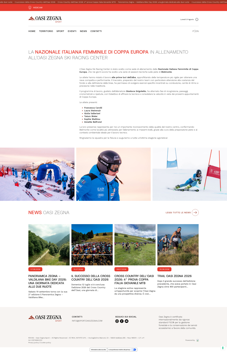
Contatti (96, 31)
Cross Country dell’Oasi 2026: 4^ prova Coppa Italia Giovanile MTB (77, 2)
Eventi (72, 31)
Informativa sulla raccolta (98, 349)
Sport (60, 31)
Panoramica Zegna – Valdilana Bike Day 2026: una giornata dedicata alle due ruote (143, 2)
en (197, 31)
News (83, 31)
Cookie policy (45, 342)
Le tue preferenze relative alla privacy (119, 349)
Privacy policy (33, 342)
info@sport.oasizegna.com (87, 320)
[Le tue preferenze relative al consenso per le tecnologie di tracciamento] (223, 348)
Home (31, 31)
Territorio (46, 31)
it (193, 31)
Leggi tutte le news (178, 212)
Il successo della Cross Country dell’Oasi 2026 (25, 2)
